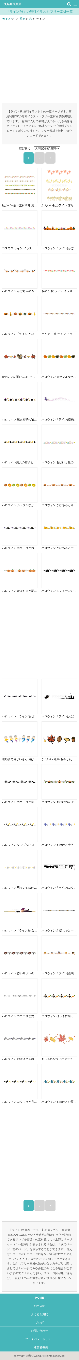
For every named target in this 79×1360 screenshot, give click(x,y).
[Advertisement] (39, 61)
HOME (39, 1297)
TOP (8, 18)
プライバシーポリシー (39, 1339)
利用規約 (39, 1305)
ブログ (39, 1322)
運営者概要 (39, 1347)
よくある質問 (39, 1314)
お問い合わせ (39, 1330)
